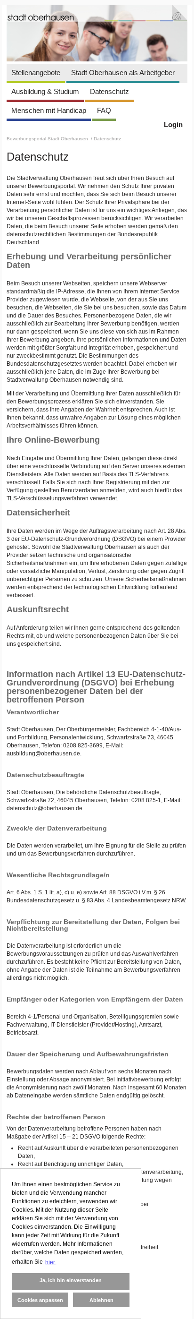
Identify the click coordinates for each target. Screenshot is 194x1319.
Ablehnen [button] (101, 1300)
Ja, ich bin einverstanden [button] (71, 1280)
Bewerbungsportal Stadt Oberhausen (48, 138)
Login (173, 124)
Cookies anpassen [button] (40, 1300)
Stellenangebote (35, 73)
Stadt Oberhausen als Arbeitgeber (123, 73)
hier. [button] (50, 1262)
